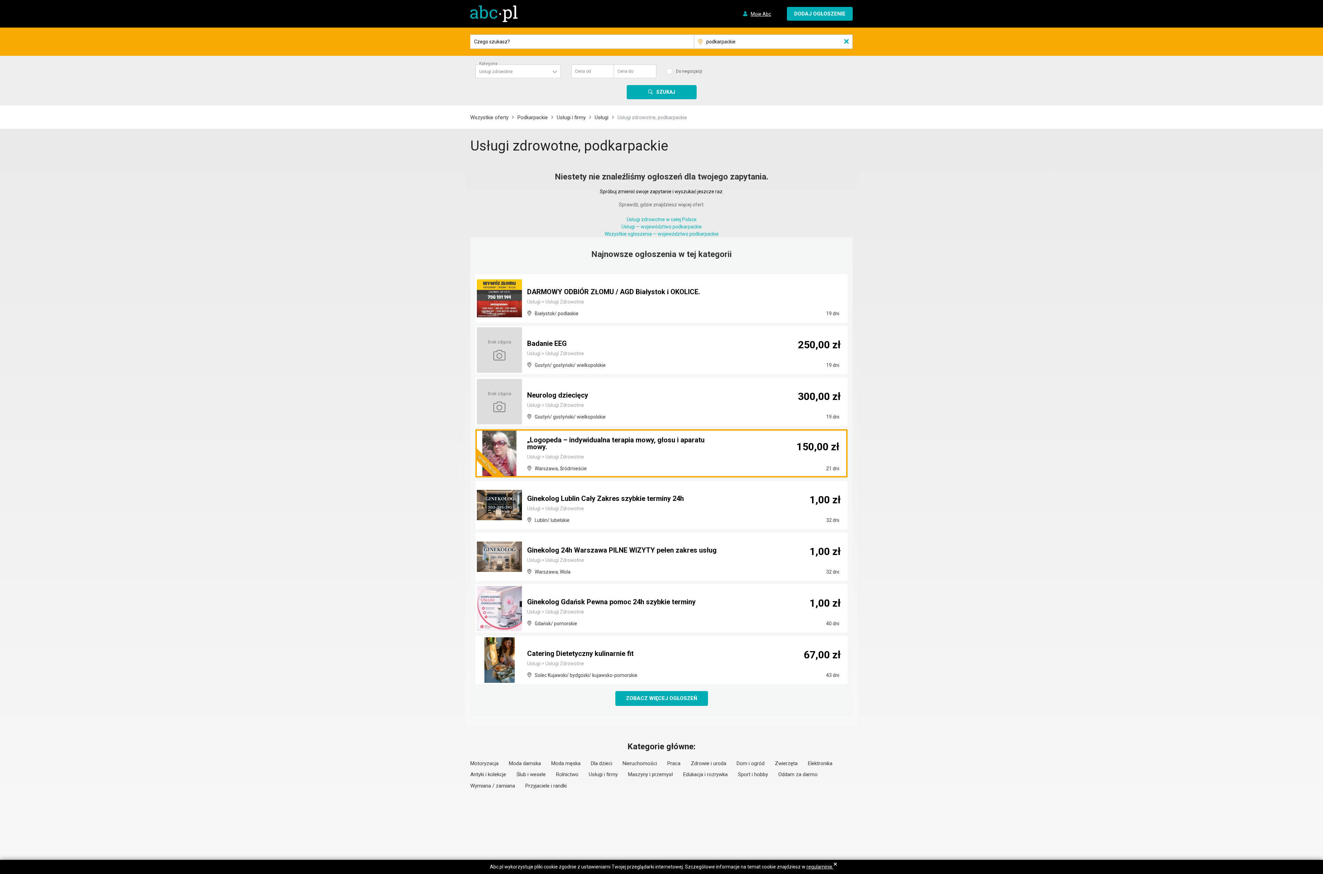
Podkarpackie (532, 117)
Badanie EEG (547, 343)
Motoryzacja (484, 763)
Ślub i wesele (531, 774)
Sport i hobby (753, 774)
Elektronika (820, 763)
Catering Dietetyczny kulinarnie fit (580, 653)
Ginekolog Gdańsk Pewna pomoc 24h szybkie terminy (611, 602)
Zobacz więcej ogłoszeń (661, 698)
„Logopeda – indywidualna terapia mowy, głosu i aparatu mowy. (616, 443)
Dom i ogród (751, 763)
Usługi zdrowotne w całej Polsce (662, 219)
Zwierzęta (786, 763)
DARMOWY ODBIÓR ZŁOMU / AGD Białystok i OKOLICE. (613, 292)
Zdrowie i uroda (708, 763)
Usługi (601, 117)
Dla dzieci (601, 763)
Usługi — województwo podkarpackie (662, 226)
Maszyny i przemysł (650, 774)
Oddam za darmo (798, 774)
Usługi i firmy (571, 117)
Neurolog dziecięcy (557, 395)
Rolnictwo (567, 774)
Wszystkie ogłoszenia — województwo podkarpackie (662, 234)
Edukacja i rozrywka (705, 774)
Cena (583, 71)
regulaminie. (820, 867)
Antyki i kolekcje (488, 774)
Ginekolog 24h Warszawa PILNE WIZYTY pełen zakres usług (622, 550)
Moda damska (525, 763)
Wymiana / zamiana (492, 786)
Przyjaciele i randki (546, 786)
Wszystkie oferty (489, 117)
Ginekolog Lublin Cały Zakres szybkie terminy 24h (605, 498)
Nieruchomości (640, 763)
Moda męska (566, 763)
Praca (673, 763)
